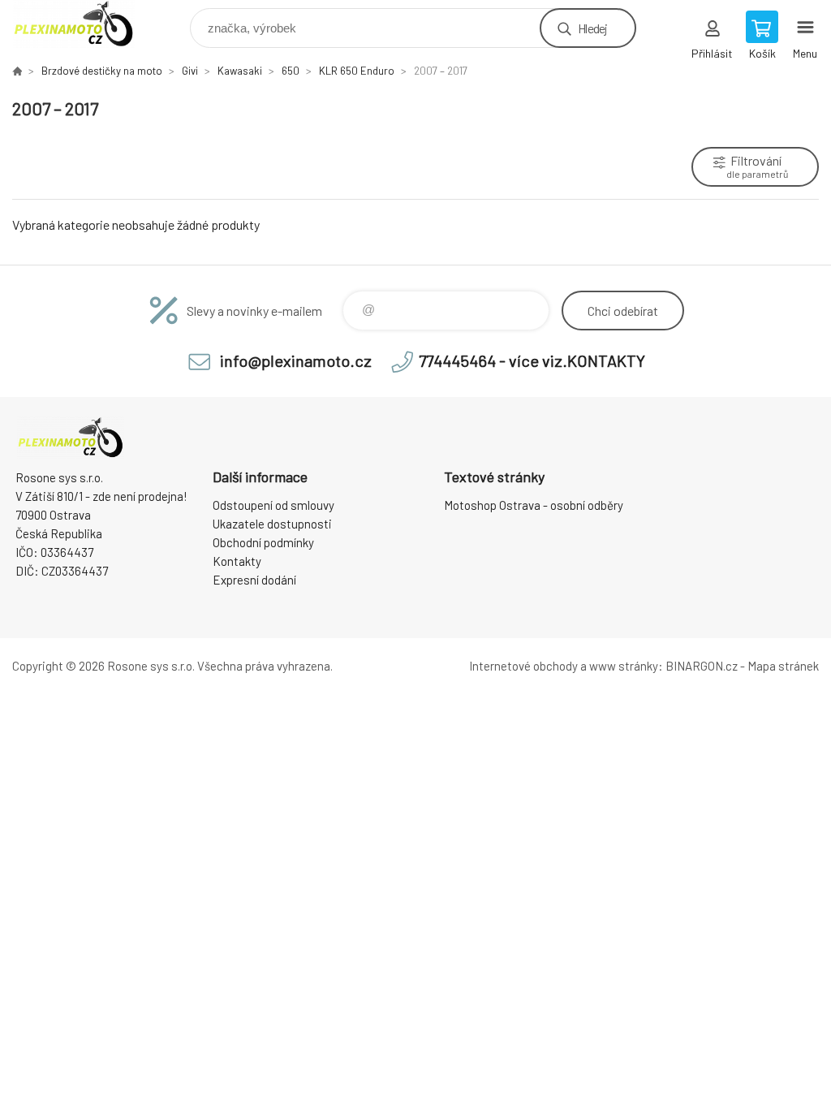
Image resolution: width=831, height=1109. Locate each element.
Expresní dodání (254, 579)
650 (290, 70)
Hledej (592, 28)
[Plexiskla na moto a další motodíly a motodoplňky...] (17, 71)
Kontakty (237, 561)
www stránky (623, 665)
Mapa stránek (783, 665)
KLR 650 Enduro (356, 70)
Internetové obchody (523, 665)
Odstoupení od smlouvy (273, 505)
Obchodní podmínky (263, 542)
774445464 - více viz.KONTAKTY (532, 360)
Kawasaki (239, 70)
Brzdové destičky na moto (101, 70)
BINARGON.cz (701, 665)
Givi (190, 70)
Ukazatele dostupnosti (272, 523)
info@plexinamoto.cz (296, 360)
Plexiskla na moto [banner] (84, 24)
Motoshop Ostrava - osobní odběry (533, 505)
